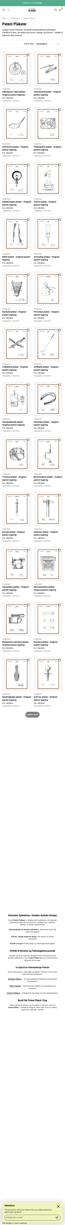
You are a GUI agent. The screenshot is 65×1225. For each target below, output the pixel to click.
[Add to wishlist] (28, 54)
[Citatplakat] (32, 10)
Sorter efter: (29, 44)
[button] (8, 10)
